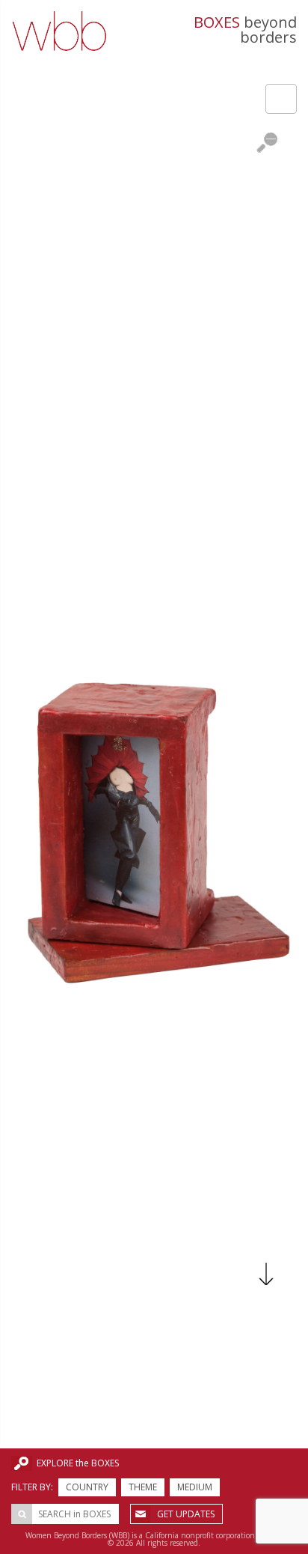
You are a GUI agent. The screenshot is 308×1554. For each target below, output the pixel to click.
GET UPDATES (186, 1514)
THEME (143, 1487)
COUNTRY (87, 1487)
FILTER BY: (32, 1487)
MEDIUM (194, 1487)
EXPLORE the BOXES (78, 1463)
